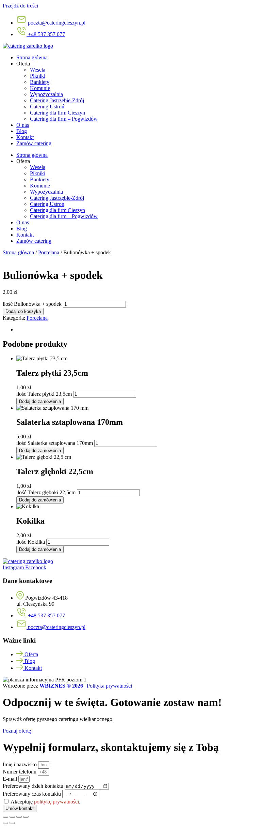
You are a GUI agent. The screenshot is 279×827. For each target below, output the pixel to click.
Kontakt (25, 137)
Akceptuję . (45, 802)
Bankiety (39, 82)
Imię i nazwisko (20, 764)
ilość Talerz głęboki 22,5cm (46, 492)
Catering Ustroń (47, 106)
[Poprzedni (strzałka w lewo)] (5, 823)
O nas (22, 125)
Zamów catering (33, 143)
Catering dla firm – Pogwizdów (64, 119)
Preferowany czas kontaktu (32, 793)
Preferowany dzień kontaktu (34, 786)
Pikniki (37, 76)
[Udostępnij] (19, 817)
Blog (21, 131)
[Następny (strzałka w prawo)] (12, 823)
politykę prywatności (56, 802)
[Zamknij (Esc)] (26, 817)
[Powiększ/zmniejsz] (5, 817)
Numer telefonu (20, 772)
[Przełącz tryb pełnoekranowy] (12, 817)
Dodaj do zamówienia (40, 401)
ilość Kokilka (30, 542)
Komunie (40, 88)
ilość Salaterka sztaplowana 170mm (54, 443)
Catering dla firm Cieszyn (57, 113)
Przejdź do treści (20, 6)
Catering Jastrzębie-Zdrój (57, 100)
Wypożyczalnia (46, 94)
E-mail (10, 779)
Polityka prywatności (109, 686)
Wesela (37, 70)
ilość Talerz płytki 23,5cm (44, 394)
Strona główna (32, 57)
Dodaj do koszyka (23, 311)
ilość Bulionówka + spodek (32, 304)
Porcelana (48, 252)
